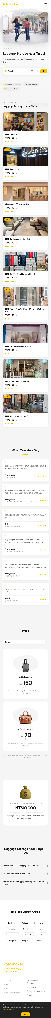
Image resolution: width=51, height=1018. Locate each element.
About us (8, 981)
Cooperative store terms (36, 991)
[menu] (45, 4)
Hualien (13, 929)
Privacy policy (10, 1009)
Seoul (43, 935)
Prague (25, 941)
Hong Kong (29, 935)
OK (25, 1014)
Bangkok (12, 941)
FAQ (6, 989)
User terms (31, 987)
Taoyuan (38, 929)
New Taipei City (12, 935)
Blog (6, 985)
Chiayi (25, 929)
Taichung (12, 923)
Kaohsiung (38, 923)
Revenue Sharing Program (34, 982)
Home (5, 49)
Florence (38, 941)
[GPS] (32, 71)
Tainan (25, 923)
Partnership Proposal (12, 993)
